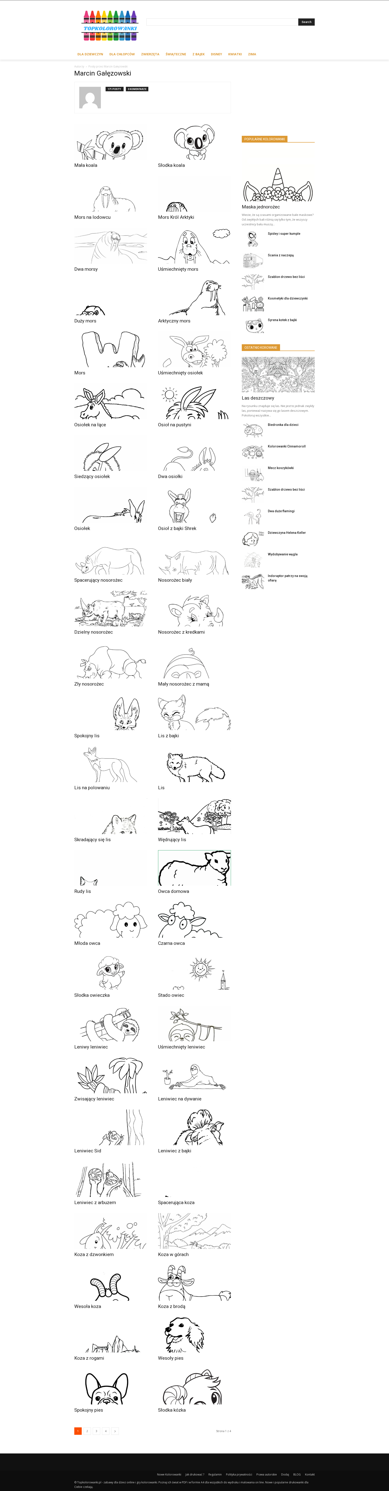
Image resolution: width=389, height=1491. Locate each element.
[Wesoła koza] (110, 1283)
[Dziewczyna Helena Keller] (253, 538)
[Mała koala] (110, 142)
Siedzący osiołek (92, 476)
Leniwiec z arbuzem (95, 1202)
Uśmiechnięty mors (178, 269)
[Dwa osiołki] (194, 453)
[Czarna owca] (194, 920)
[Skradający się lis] (110, 816)
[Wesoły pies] (194, 1335)
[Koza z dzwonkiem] (110, 1231)
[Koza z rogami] (110, 1335)
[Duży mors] (110, 297)
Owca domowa (173, 891)
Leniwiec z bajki (174, 1150)
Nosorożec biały (175, 580)
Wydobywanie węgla (283, 554)
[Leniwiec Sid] (110, 1127)
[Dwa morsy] (110, 246)
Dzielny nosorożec (93, 632)
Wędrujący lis (172, 839)
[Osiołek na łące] (110, 401)
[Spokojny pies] (110, 1386)
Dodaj (285, 1474)
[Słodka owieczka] (110, 972)
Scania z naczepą (281, 255)
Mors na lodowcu (92, 217)
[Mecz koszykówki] (253, 473)
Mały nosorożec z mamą (183, 684)
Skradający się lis (92, 839)
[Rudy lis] (110, 868)
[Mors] (110, 349)
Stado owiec (171, 995)
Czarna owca (171, 943)
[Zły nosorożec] (110, 660)
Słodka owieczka (92, 995)
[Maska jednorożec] (278, 174)
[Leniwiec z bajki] (194, 1127)
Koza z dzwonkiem (94, 1254)
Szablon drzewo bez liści (286, 277)
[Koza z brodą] (194, 1283)
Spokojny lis (87, 735)
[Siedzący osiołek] (110, 453)
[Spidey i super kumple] (253, 239)
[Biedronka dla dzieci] (253, 430)
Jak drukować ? (194, 1474)
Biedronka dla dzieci (283, 425)
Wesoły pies (170, 1358)
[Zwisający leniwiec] (110, 1075)
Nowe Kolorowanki (169, 1474)
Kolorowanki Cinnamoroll (287, 446)
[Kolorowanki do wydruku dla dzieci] (110, 27)
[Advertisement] (278, 99)
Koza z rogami (89, 1358)
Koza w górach (173, 1254)
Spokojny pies (88, 1410)
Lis (161, 787)
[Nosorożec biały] (194, 557)
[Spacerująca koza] (194, 1179)
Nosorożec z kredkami (181, 632)
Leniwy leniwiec (91, 1047)
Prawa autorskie (266, 1474)
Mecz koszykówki (281, 468)
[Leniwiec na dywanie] (194, 1075)
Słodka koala (171, 165)
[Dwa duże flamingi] (253, 516)
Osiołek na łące (90, 424)
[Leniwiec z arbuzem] (110, 1179)
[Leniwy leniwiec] (110, 1024)
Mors (79, 373)
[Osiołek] (110, 505)
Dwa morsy (86, 269)
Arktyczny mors (174, 321)
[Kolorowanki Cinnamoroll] (253, 452)
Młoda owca (87, 943)
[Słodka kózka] (194, 1386)
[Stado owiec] (194, 972)
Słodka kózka (172, 1410)
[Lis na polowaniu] (110, 764)
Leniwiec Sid (87, 1150)
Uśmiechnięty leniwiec (181, 1047)
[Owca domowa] (194, 868)
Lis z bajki (168, 735)
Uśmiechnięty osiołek (180, 373)
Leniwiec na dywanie (179, 1099)
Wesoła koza (87, 1306)
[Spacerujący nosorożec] (110, 557)
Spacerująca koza (176, 1202)
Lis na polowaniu (92, 787)
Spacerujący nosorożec (98, 580)
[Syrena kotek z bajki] (253, 325)
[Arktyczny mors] (194, 297)
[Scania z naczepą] (253, 260)
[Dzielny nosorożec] (110, 608)
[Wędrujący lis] (194, 816)
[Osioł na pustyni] (194, 401)
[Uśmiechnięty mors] (194, 246)
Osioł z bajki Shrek (177, 528)
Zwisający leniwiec (94, 1099)
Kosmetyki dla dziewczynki (288, 298)
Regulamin (215, 1474)
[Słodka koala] (194, 142)
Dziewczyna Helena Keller (287, 532)
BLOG (297, 1474)
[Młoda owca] (110, 920)
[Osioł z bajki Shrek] (194, 505)
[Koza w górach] (194, 1231)
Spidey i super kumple (284, 233)
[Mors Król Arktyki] (194, 194)
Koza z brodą (171, 1306)
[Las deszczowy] (278, 375)
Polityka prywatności (239, 1474)
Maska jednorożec (261, 207)
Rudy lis (82, 891)
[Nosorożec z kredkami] (194, 608)
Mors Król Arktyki (176, 217)
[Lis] (194, 764)
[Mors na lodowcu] (110, 194)
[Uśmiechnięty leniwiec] (194, 1024)
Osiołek (82, 528)
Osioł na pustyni (174, 424)
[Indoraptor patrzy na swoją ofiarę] (253, 581)
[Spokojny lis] (110, 712)
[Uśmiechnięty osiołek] (194, 349)
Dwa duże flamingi (281, 511)
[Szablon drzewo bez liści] (253, 282)
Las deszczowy (258, 398)
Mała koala (85, 165)
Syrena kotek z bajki (282, 320)
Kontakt (310, 1474)
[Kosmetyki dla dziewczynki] (253, 304)
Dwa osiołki (170, 476)
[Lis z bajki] (194, 712)
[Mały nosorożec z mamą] (194, 660)
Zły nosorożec (89, 684)
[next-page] (115, 1431)
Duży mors (85, 321)
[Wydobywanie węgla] (253, 560)
